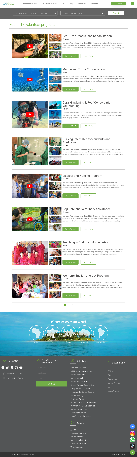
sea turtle (100, 76)
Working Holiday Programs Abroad (83, 402)
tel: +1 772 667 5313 (15, 378)
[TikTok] (132, 446)
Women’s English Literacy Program (85, 275)
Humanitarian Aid (77, 378)
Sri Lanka (65, 39)
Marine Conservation (78, 375)
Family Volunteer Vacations (80, 388)
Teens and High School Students (82, 392)
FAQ (63, 4)
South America (113, 391)
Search (116, 13)
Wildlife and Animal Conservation (82, 371)
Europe (110, 387)
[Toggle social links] (132, 452)
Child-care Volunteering (79, 409)
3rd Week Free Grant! (78, 368)
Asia (109, 375)
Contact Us (94, 4)
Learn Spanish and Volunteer (81, 416)
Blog (71, 4)
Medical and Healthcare (79, 382)
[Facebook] (3, 367)
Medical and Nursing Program (82, 175)
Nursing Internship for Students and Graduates (86, 140)
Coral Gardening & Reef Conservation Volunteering (87, 104)
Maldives (66, 72)
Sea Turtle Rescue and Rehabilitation (87, 36)
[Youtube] (21, 367)
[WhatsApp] (132, 439)
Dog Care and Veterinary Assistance (86, 209)
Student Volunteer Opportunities (82, 385)
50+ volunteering (77, 395)
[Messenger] (132, 426)
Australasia (112, 379)
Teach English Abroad (78, 413)
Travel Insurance (77, 447)
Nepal (64, 245)
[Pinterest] (12, 367)
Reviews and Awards (78, 433)
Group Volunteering (77, 437)
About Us (82, 4)
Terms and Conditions (78, 444)
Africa (110, 371)
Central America (114, 383)
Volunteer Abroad (30, 4)
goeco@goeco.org (14, 373)
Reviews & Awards (49, 4)
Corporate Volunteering (79, 440)
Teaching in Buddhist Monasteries (85, 242)
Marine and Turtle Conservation (83, 69)
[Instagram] (16, 367)
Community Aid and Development (83, 406)
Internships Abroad (77, 399)
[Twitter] (7, 367)
